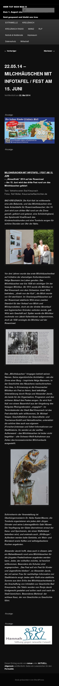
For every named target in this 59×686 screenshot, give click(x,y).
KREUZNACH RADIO (14, 28)
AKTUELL (42, 663)
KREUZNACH (28, 22)
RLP (40, 28)
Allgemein (9, 666)
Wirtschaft (24, 41)
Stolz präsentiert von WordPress (29, 679)
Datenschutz (10, 41)
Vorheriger (10, 50)
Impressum (32, 35)
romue (30, 663)
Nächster (49, 50)
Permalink (9, 668)
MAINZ (31, 28)
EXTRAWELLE (11, 22)
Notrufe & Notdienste (14, 35)
